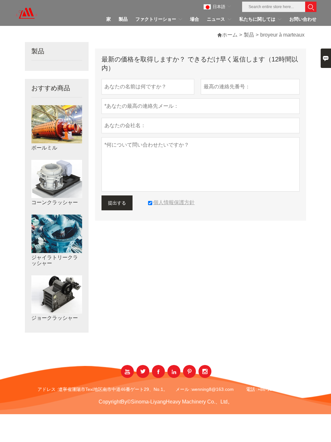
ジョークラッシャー (54, 318)
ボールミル (44, 147)
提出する (117, 202)
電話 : (252, 389)
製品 (249, 35)
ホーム (230, 35)
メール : (184, 389)
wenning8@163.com (213, 389)
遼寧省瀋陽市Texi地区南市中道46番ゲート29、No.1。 (113, 389)
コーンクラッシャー (54, 202)
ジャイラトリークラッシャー (54, 260)
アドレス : (47, 389)
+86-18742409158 (276, 389)
